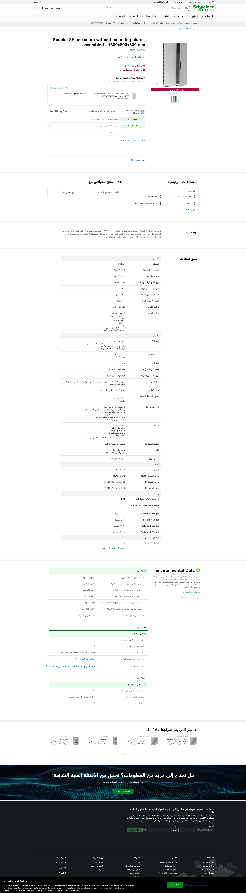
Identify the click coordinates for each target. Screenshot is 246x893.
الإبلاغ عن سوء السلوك (131, 869)
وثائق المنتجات (208, 862)
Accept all (175, 885)
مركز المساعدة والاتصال (168, 862)
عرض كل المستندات (186, 209)
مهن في (137, 862)
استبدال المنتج (209, 873)
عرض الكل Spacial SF (188, 28)
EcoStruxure (98, 862)
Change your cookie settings (197, 885)
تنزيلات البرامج (208, 866)
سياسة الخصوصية (144, 820)
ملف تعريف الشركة (132, 866)
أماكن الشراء (172, 869)
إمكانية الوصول (134, 873)
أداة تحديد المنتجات (207, 869)
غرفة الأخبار (135, 877)
